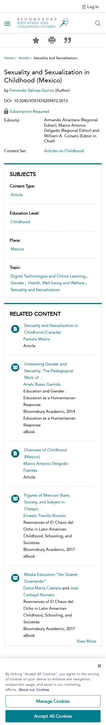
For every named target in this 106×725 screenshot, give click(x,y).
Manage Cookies (53, 701)
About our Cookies (33, 690)
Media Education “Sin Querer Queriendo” (51, 578)
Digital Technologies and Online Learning (48, 276)
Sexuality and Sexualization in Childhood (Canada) (51, 329)
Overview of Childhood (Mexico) (45, 453)
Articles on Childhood (64, 150)
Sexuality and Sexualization (35, 289)
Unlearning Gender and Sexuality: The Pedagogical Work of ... (48, 371)
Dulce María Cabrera (42, 588)
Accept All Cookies (53, 716)
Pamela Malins (36, 339)
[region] (53, 691)
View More (86, 641)
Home (9, 58)
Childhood (20, 221)
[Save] (36, 40)
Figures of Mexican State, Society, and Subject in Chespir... (47, 502)
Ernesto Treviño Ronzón (44, 515)
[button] (51, 40)
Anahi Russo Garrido (42, 384)
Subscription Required (29, 111)
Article (23, 58)
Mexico (17, 249)
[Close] (99, 666)
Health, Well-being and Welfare (56, 282)
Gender (17, 282)
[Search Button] (98, 23)
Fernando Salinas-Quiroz (32, 90)
